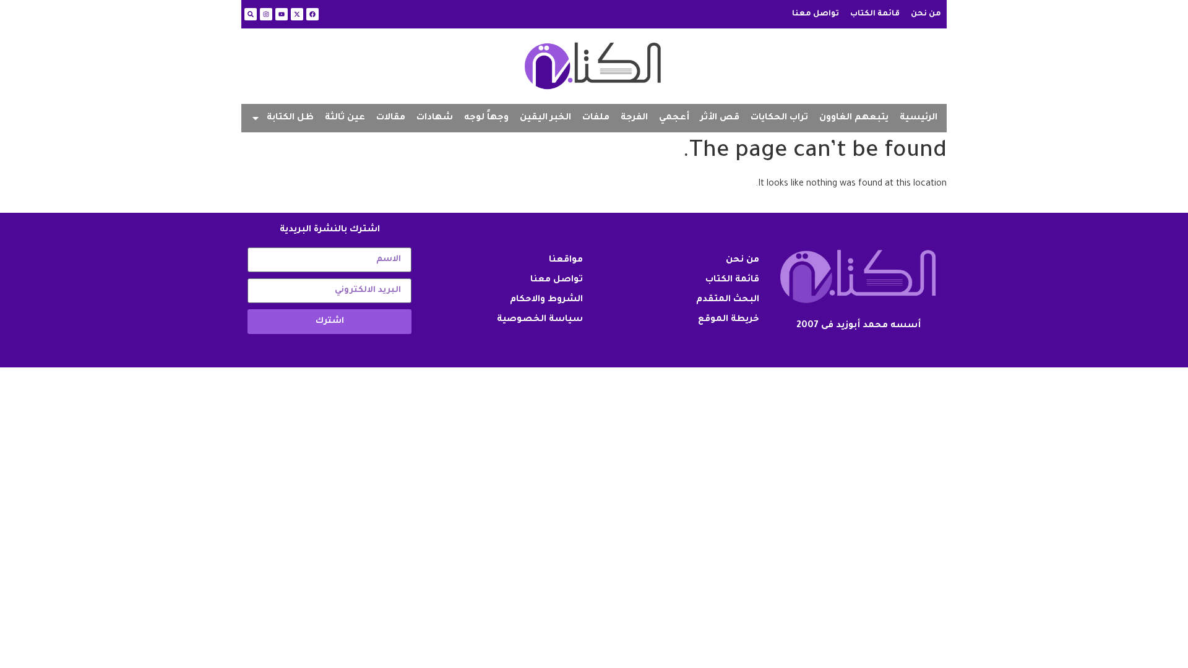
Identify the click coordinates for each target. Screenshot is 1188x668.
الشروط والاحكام (546, 300)
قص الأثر (719, 118)
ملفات (595, 118)
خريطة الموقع (728, 320)
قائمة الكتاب (875, 14)
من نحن (926, 14)
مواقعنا (566, 260)
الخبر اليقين (545, 118)
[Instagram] (266, 14)
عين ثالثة (345, 118)
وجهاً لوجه (486, 118)
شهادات (434, 118)
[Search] (250, 14)
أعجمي (674, 118)
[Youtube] (281, 14)
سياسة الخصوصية (540, 320)
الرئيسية (918, 118)
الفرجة (634, 118)
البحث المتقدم (727, 300)
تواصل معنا (815, 14)
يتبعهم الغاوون (854, 118)
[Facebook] (312, 14)
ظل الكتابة (290, 118)
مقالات (390, 118)
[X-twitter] (297, 14)
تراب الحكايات (779, 118)
